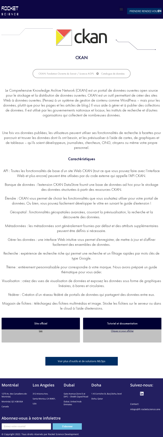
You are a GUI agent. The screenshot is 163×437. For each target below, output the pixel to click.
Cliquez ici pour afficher (122, 330)
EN (159, 11)
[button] (121, 9)
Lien (41, 330)
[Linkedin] (142, 393)
